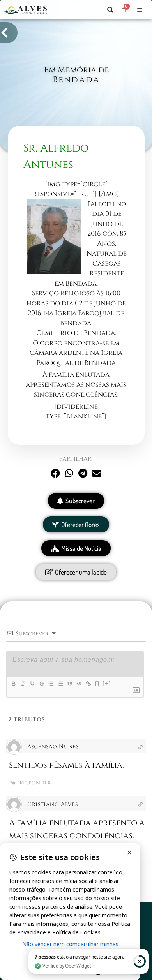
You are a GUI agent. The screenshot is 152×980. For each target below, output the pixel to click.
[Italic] (22, 683)
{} (97, 683)
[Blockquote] (69, 683)
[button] (110, 10)
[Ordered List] (50, 683)
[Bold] (13, 683)
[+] (107, 683)
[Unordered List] (60, 683)
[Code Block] (78, 683)
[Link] (88, 683)
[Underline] (32, 683)
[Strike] (41, 683)
